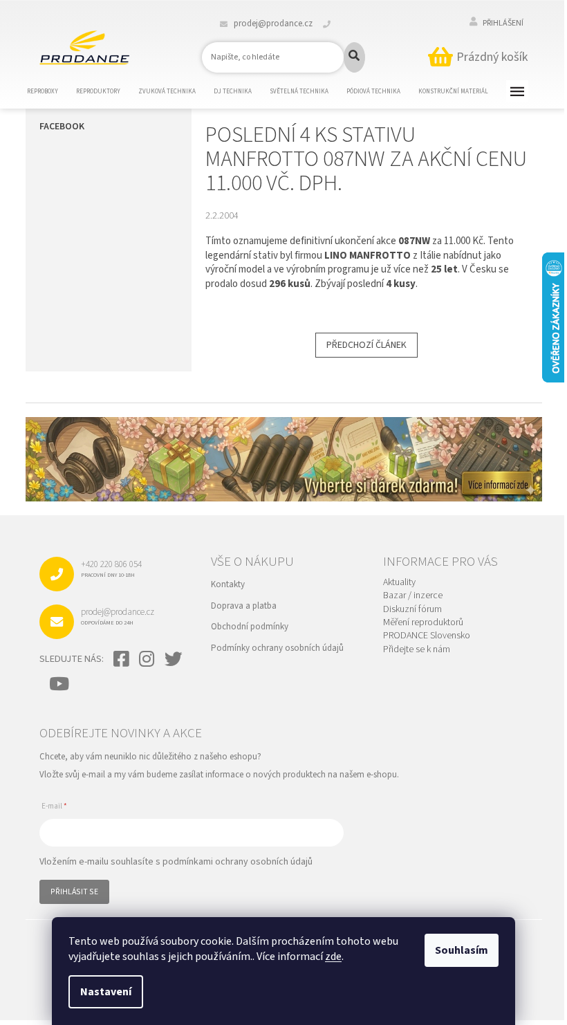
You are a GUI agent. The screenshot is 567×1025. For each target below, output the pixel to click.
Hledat (354, 57)
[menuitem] (51, 92)
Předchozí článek (366, 345)
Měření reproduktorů (423, 622)
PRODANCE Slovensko (426, 636)
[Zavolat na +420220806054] (335, 23)
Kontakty (228, 584)
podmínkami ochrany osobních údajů (237, 862)
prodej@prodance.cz (117, 616)
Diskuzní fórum (412, 609)
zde (333, 956)
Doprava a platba (244, 606)
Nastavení (105, 991)
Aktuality (399, 582)
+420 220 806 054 (111, 568)
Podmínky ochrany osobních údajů (277, 648)
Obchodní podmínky (249, 626)
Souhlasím (461, 950)
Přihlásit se (74, 892)
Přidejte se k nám (416, 649)
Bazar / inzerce (413, 595)
